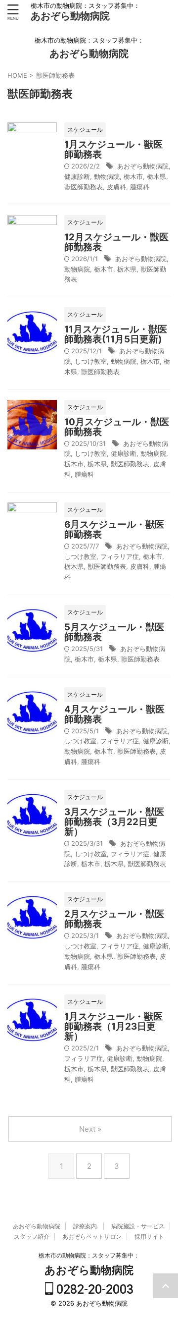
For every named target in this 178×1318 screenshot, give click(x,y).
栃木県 (156, 176)
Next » (90, 1129)
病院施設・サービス (138, 1226)
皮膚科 (116, 187)
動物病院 (107, 176)
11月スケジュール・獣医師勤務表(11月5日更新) (115, 334)
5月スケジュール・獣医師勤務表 (114, 632)
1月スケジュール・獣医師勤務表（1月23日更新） (113, 1026)
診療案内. (85, 1226)
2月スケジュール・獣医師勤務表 (114, 919)
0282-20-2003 (93, 1289)
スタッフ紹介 (31, 1236)
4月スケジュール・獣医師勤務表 (114, 714)
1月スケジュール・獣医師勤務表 (113, 149)
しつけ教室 (91, 361)
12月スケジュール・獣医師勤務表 (116, 242)
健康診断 (77, 176)
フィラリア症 (119, 556)
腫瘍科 (139, 187)
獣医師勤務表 (83, 187)
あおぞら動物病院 (70, 16)
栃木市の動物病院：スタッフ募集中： (89, 1255)
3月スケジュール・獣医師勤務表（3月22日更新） (114, 821)
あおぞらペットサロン (92, 1236)
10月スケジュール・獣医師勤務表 (116, 427)
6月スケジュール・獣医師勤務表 (114, 529)
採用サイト (149, 1236)
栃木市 (133, 176)
